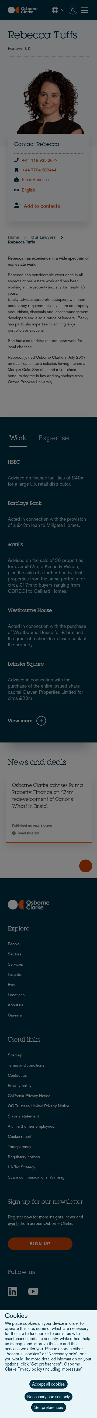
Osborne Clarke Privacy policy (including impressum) (43, 1366)
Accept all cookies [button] (48, 1384)
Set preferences (48, 1407)
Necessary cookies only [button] (48, 1396)
